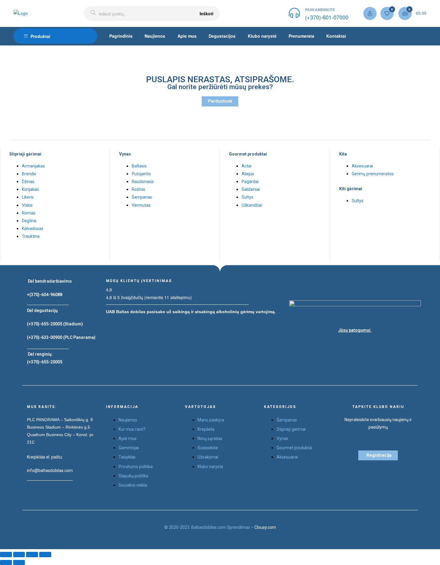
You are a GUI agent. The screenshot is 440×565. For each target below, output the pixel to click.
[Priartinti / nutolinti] (45, 554)
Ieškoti (206, 13)
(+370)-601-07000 (326, 17)
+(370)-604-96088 (44, 294)
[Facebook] (340, 344)
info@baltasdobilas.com (50, 470)
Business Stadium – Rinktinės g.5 (58, 427)
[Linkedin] (369, 344)
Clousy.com (265, 527)
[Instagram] (355, 344)
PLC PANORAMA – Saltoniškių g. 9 (60, 419)
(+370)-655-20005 (45, 324)
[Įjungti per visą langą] (32, 554)
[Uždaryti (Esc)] (6, 554)
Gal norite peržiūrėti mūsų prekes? (220, 87)
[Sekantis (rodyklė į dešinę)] (19, 562)
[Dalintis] (19, 554)
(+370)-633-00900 (44, 337)
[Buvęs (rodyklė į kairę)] (6, 562)
